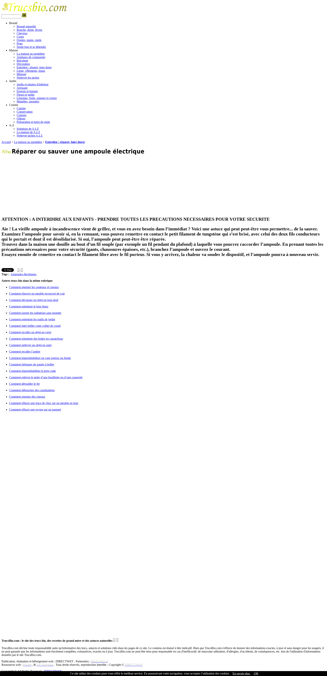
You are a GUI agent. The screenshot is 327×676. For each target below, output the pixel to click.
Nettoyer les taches (28, 77)
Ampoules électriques (23, 274)
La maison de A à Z (28, 132)
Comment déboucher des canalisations (32, 390)
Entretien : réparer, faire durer (34, 67)
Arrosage (22, 87)
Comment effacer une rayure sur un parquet (35, 409)
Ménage (21, 74)
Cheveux (22, 33)
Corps (20, 36)
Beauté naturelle (26, 26)
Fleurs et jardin (25, 94)
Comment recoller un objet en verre (30, 332)
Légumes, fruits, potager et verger (37, 98)
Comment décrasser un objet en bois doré (33, 300)
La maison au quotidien (31, 53)
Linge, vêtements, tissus (31, 70)
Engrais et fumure (27, 91)
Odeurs (21, 118)
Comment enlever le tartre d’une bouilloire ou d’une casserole (46, 377)
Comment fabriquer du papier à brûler (31, 364)
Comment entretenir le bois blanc (28, 306)
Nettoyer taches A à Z (30, 135)
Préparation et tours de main (33, 122)
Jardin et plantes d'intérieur (32, 84)
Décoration (23, 64)
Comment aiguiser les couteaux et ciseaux (34, 287)
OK (255, 673)
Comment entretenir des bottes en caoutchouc (36, 338)
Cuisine (21, 108)
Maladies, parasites (28, 101)
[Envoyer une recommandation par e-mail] (115, 640)
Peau (20, 43)
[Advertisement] (115, 185)
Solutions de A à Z (28, 128)
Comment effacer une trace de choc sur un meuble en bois (43, 403)
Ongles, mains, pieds (29, 40)
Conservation (25, 111)
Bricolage (22, 60)
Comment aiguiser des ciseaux (27, 396)
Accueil (6, 142)
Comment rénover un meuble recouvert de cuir (37, 293)
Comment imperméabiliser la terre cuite (32, 370)
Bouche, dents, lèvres (29, 29)
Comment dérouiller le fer (24, 383)
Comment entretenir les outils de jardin (32, 319)
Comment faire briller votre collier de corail (35, 325)
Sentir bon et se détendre (31, 47)
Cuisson (21, 115)
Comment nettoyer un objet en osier (30, 345)
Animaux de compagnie (31, 57)
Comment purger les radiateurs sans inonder (35, 313)
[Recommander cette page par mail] (20, 270)
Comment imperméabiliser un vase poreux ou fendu (40, 358)
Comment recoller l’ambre (24, 351)
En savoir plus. (241, 673)
